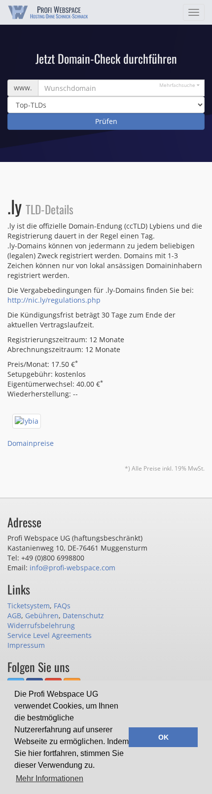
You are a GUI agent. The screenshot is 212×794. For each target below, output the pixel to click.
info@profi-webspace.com (72, 567)
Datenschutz (83, 615)
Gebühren (42, 615)
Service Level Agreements (49, 635)
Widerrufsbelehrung (41, 625)
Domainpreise (30, 443)
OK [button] (163, 737)
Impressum (26, 645)
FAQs (62, 605)
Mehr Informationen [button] (49, 778)
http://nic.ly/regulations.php (54, 300)
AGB (14, 615)
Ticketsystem (28, 605)
